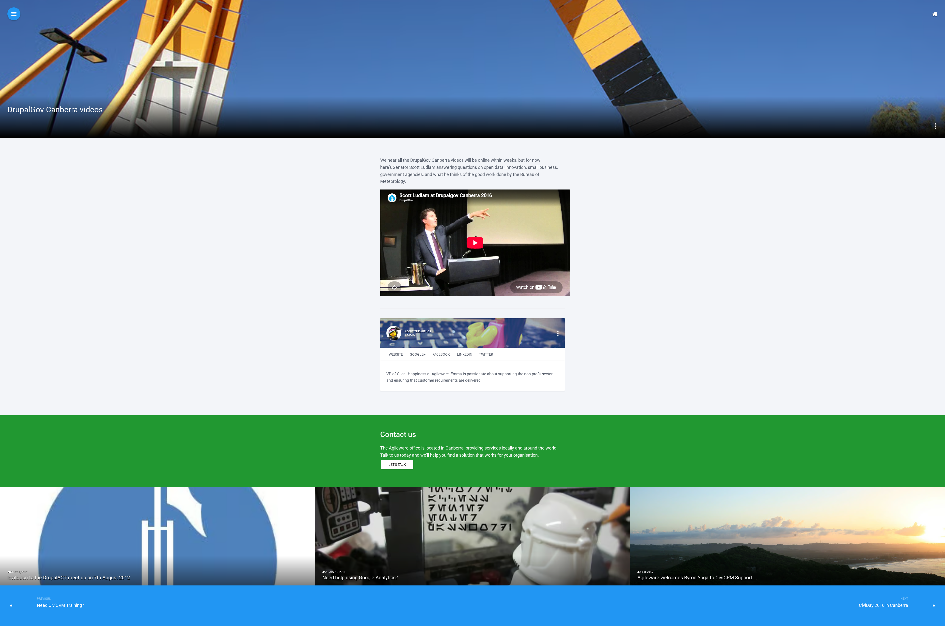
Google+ (417, 354)
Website (396, 354)
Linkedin (464, 354)
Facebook (441, 354)
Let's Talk (397, 464)
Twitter (486, 354)
